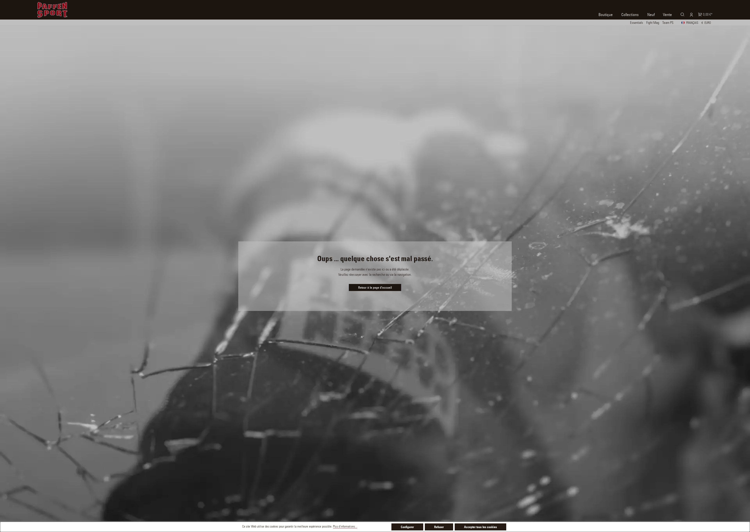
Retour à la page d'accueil (375, 287)
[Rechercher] (681, 14)
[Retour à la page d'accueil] (52, 10)
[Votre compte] (690, 14)
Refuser (439, 527)
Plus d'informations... (345, 526)
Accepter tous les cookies (480, 527)
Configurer (407, 527)
